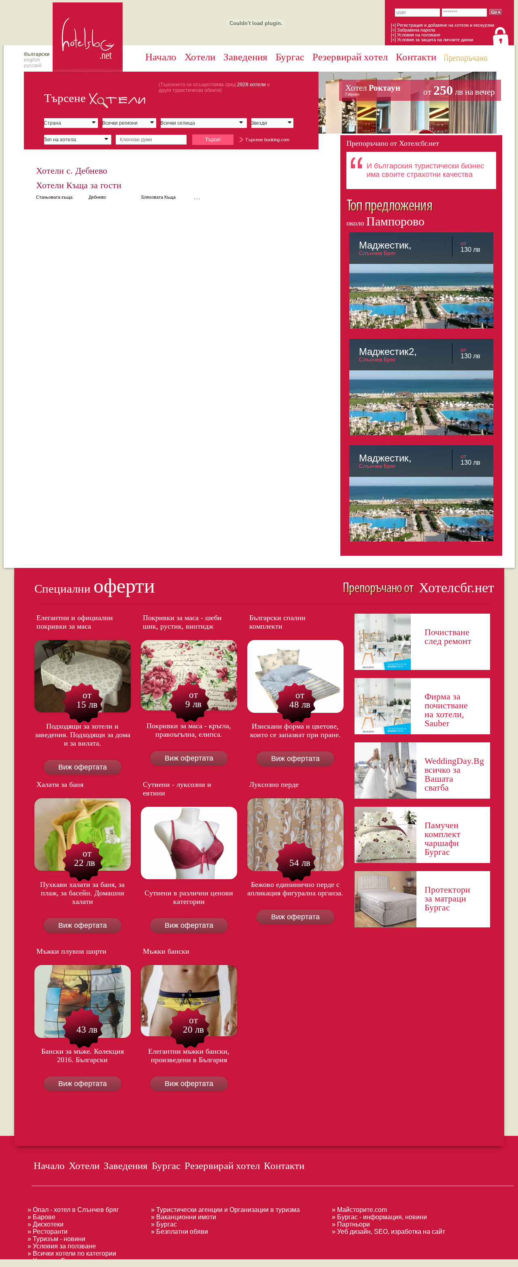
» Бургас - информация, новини (379, 1217)
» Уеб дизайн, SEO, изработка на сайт (388, 1231)
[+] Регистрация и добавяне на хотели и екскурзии (442, 25)
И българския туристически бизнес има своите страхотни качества (425, 170)
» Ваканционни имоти (183, 1217)
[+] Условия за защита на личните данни (432, 39)
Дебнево (97, 197)
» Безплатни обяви (179, 1231)
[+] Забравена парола (413, 30)
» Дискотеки (46, 1224)
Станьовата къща (54, 197)
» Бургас (164, 1224)
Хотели (200, 56)
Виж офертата (82, 767)
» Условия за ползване (62, 1246)
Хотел (420, 90)
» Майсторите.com (359, 1209)
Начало (160, 56)
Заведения (245, 56)
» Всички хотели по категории (72, 1253)
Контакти (416, 56)
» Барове (41, 1217)
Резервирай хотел (350, 56)
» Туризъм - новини (56, 1238)
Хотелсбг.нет (454, 587)
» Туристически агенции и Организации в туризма (225, 1209)
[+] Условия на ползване (415, 34)
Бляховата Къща (158, 197)
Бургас (290, 56)
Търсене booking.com (267, 139)
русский (33, 65)
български (36, 54)
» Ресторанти (48, 1231)
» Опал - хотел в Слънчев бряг (73, 1209)
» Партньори (351, 1224)
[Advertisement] (147, 1262)
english (32, 60)
